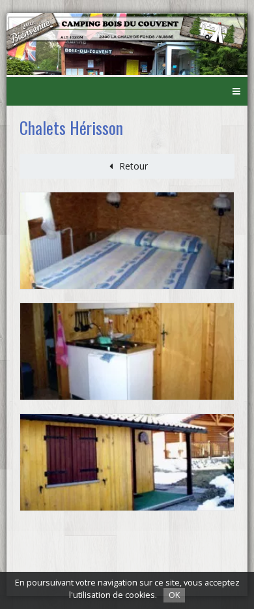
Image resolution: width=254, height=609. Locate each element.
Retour (133, 166)
